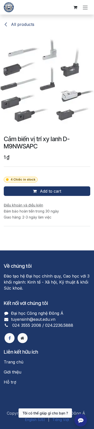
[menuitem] (35, 419)
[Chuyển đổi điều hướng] (85, 7)
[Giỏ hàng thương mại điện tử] (75, 7)
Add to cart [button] (50, 191)
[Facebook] (10, 338)
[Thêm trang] (23, 338)
